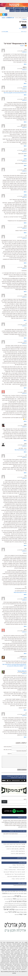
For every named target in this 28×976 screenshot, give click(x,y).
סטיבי (25, 158)
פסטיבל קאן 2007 (16, 964)
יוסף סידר (7, 901)
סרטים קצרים (24, 907)
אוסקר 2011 (4, 891)
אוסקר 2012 (24, 893)
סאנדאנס (16, 905)
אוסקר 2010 (10, 891)
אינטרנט (10, 945)
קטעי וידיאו (24, 968)
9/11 (20, 942)
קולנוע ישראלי (8, 909)
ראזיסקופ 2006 (8, 968)
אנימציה (4, 893)
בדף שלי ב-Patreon (9, 822)
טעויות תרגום (13, 950)
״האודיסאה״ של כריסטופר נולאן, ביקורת (12, 844)
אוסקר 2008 (19, 945)
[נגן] (24, 780)
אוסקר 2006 (3, 943)
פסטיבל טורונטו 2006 (5, 961)
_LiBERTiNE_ (22, 848)
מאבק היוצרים (17, 952)
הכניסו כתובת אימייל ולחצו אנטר (10, 833)
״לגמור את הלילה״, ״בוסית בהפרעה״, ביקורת (14, 869)
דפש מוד (3, 948)
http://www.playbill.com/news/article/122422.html (15, 92)
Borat (16, 942)
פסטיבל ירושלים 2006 (23, 962)
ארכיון (26, 946)
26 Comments (10, 17)
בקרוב (7, 946)
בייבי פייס (23, 31)
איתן (24, 851)
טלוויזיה (18, 950)
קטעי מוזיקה (19, 968)
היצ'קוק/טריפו (14, 949)
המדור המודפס (3, 949)
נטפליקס (20, 905)
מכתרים (23, 22)
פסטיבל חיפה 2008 (14, 961)
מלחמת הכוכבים (8, 903)
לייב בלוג (19, 903)
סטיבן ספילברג (11, 905)
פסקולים (17, 909)
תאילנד (12, 969)
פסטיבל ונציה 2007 (14, 960)
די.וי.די (7, 948)
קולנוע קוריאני (11, 966)
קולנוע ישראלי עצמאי (22, 912)
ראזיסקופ (13, 968)
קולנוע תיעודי (12, 912)
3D (26, 891)
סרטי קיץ (18, 907)
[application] (14, 780)
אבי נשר (23, 891)
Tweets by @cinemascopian (20, 885)
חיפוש (25, 799)
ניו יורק (3, 953)
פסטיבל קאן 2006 (24, 964)
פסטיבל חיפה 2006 (5, 960)
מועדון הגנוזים (7, 952)
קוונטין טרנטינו (3, 965)
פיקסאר (25, 909)
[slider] (16, 780)
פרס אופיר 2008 (10, 965)
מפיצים (25, 905)
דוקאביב (8, 896)
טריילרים (12, 901)
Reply (25, 64)
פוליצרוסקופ (11, 957)
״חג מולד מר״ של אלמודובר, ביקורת (17, 867)
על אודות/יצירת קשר (19, 8)
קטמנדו (6, 966)
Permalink (24, 52)
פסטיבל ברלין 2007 (14, 958)
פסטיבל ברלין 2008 (5, 958)
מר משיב (7, 953)
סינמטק (13, 956)
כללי (20, 28)
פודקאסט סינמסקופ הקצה (10, 907)
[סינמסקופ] (14, 3)
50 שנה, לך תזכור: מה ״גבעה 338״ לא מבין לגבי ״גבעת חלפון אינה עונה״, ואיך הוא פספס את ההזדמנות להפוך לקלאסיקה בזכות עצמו (14, 874)
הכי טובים (9, 949)
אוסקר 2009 (15, 891)
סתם (21, 957)
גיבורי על (12, 896)
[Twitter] (3, 15)
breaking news (10, 942)
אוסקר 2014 (14, 893)
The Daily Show (16, 943)
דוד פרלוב (12, 948)
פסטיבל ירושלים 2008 (4, 962)
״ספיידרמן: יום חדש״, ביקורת (18, 878)
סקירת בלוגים (8, 956)
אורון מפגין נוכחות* (22, 671)
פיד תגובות (22, 45)
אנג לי (6, 945)
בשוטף (4, 946)
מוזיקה (12, 903)
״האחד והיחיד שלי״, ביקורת (19, 865)
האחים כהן (5, 896)
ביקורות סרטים (24, 10)
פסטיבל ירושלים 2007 (14, 962)
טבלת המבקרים (9, 8)
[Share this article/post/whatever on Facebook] (24, 27)
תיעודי (9, 969)
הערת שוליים (9, 899)
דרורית (25, 86)
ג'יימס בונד (21, 948)
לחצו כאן (20, 827)
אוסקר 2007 (24, 945)
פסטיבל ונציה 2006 (22, 960)
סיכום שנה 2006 (7, 954)
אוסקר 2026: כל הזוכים (12, 848)
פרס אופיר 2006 (24, 965)
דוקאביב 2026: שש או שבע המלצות (13, 846)
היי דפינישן (20, 949)
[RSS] (1, 15)
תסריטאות (17, 914)
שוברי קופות (23, 914)
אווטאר (19, 891)
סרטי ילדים (3, 956)
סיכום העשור (13, 954)
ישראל (25, 952)
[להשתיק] (7, 780)
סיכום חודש (6, 905)
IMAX (4, 942)
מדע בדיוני (16, 903)
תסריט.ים (12, 10)
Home (26, 942)
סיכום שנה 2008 (19, 956)
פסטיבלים (21, 909)
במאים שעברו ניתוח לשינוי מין (15, 946)
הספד (14, 899)
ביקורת (18, 896)
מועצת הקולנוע (17, 953)
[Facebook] (6, 15)
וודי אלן (21, 950)
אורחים (14, 945)
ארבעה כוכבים (24, 896)
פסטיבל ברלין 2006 (22, 958)
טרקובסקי (3, 950)
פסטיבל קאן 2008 (8, 964)
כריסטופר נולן (24, 903)
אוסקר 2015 (9, 893)
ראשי (26, 8)
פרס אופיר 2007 (17, 965)
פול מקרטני (17, 957)
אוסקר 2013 (19, 893)
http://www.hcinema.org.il (21, 449)
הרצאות (17, 10)
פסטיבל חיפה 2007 (23, 961)
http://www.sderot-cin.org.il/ (20, 592)
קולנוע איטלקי (24, 966)
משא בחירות (5, 31)
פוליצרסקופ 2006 (5, 957)
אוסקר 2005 (9, 943)
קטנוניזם (6, 912)
